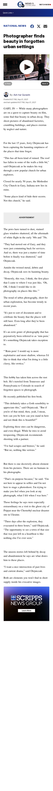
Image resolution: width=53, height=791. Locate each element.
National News (15, 25)
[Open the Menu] (5, 4)
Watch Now (44, 4)
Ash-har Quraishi (22, 94)
